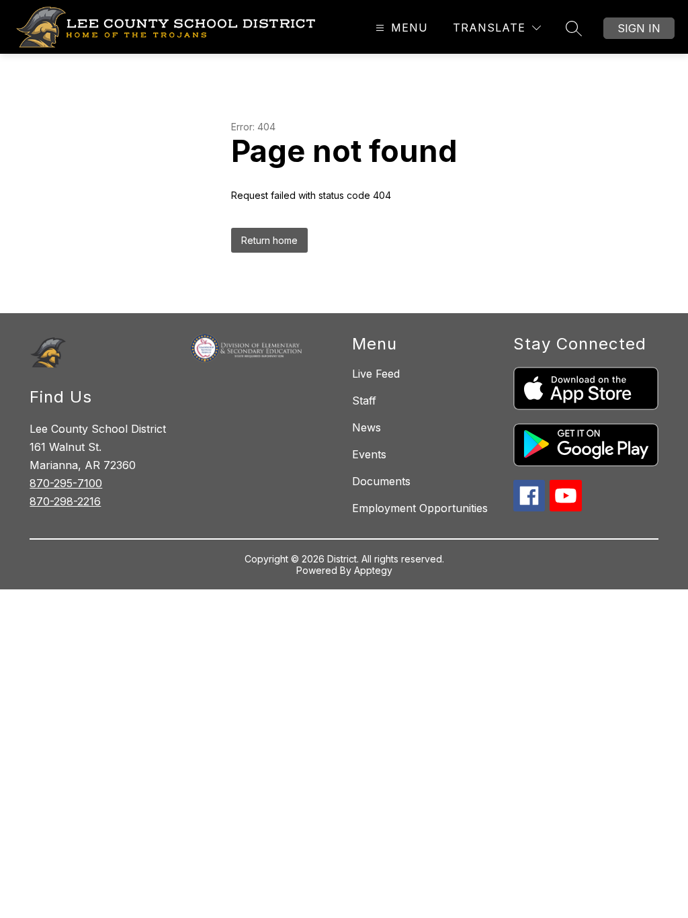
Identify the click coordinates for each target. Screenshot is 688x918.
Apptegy (373, 570)
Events (369, 454)
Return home (269, 240)
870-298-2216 (65, 501)
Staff (364, 400)
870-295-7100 (66, 483)
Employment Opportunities (420, 508)
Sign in (638, 28)
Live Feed (376, 373)
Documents (381, 481)
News (366, 427)
